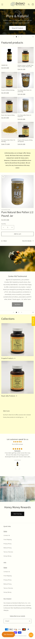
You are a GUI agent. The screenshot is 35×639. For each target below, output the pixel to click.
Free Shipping (8, 539)
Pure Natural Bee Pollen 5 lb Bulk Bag (8, 140)
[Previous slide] (13, 37)
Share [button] (5, 241)
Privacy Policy (7, 543)
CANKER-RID (4, 65)
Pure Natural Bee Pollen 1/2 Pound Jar (24, 115)
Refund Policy (8, 548)
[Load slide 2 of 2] (19, 37)
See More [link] (17, 299)
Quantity (3, 224)
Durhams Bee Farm (15, 635)
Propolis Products (7, 358)
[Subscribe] (29, 621)
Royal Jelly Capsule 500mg (8, 115)
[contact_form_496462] (31, 635)
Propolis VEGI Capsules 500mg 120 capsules (25, 140)
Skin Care (6, 411)
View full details (27, 241)
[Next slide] (22, 37)
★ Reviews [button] (33, 321)
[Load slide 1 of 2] (16, 37)
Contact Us (7, 535)
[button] (2, 4)
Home (5, 531)
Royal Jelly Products (8, 396)
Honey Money (7, 556)
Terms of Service (8, 552)
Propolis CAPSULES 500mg (7, 90)
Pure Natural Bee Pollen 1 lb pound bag (24, 90)
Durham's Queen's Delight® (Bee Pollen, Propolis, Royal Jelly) (25, 66)
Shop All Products (17, 28)
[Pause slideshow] (33, 37)
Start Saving (18, 514)
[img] (17, 441)
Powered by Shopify (22, 635)
